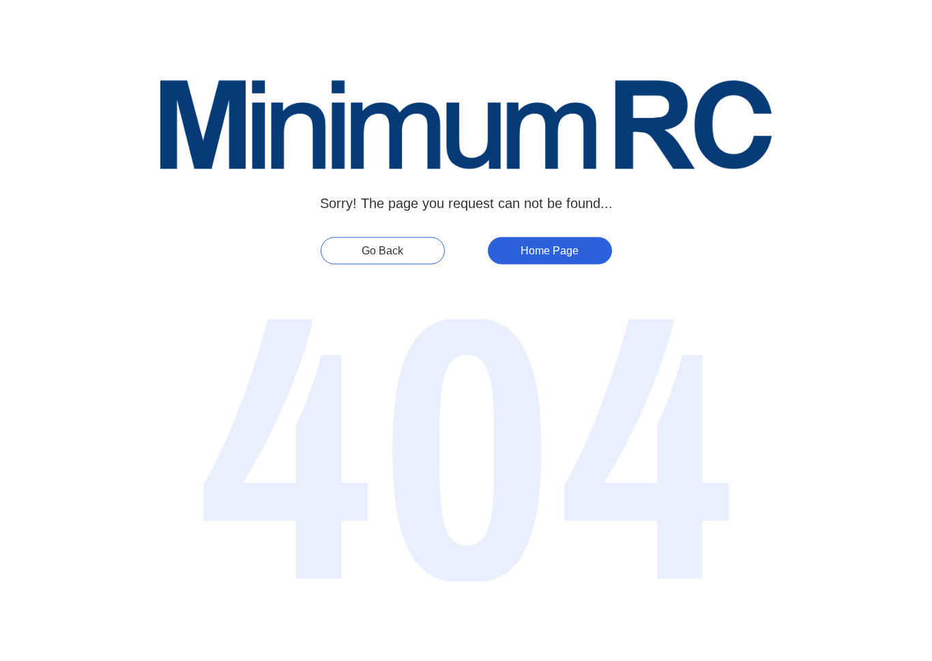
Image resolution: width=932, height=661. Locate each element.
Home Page (550, 250)
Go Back (382, 250)
